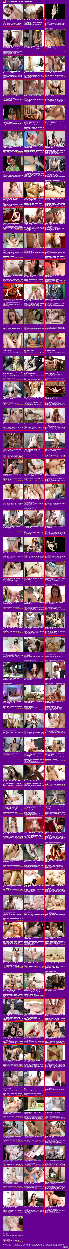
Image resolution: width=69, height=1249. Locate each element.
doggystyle (16, 99)
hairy (18, 352)
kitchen (44, 914)
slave (39, 865)
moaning (14, 23)
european (44, 124)
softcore (49, 27)
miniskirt (30, 175)
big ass (33, 173)
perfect (58, 24)
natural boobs (51, 607)
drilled (35, 427)
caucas (15, 941)
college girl (29, 758)
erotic (13, 123)
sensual (12, 837)
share (29, 76)
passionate (59, 683)
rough (36, 101)
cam (11, 50)
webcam (57, 153)
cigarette (17, 252)
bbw (51, 703)
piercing (20, 51)
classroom (33, 756)
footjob (63, 101)
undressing (51, 153)
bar (4, 175)
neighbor (51, 660)
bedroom (15, 48)
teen (41, 27)
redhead (33, 428)
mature (35, 50)
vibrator (50, 353)
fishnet (11, 455)
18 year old (8, 226)
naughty (61, 784)
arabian (55, 374)
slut (15, 52)
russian (55, 533)
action (25, 631)
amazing (34, 783)
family (51, 48)
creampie (18, 427)
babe (31, 75)
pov (30, 203)
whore (50, 481)
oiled (63, 732)
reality (9, 329)
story (58, 204)
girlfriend (55, 48)
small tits (13, 24)
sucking (33, 151)
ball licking (5, 201)
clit (16, 352)
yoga (55, 257)
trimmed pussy (56, 180)
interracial (8, 51)
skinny (52, 25)
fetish (59, 101)
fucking (59, 811)
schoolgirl (59, 533)
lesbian (41, 25)
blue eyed (37, 200)
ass (48, 23)
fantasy (41, 252)
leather (29, 174)
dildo (51, 811)
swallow (33, 306)
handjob (56, 280)
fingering (37, 24)
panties (19, 124)
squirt (9, 758)
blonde (33, 48)
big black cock (9, 98)
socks (48, 152)
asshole (59, 656)
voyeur (13, 378)
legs (10, 23)
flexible (53, 203)
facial (60, 124)
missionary (54, 428)
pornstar (53, 177)
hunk (64, 176)
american (34, 22)
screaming (33, 532)
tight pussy (12, 256)
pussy (8, 151)
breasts (28, 24)
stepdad (33, 103)
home (64, 756)
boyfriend (37, 328)
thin (32, 404)
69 (24, 75)
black (49, 176)
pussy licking (31, 27)
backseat (32, 375)
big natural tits (51, 100)
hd (32, 25)
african (4, 252)
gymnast (18, 304)
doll (36, 48)
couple (59, 328)
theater (19, 228)
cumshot (50, 101)
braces (7, 889)
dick (41, 150)
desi (62, 530)
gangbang (16, 455)
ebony (12, 703)
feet (20, 252)
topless (29, 128)
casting (37, 252)
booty (32, 452)
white (55, 608)
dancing (36, 124)
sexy (49, 25)
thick (14, 505)
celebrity (17, 226)
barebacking (14, 452)
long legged (50, 24)
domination (55, 101)
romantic (63, 583)
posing (28, 126)
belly (40, 783)
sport (53, 558)
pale (7, 204)
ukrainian (51, 28)
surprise (17, 706)
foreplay (62, 150)
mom (43, 50)
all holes (5, 452)
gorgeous (58, 203)
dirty (32, 503)
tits (19, 280)
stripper (59, 27)
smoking (7, 256)
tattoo (54, 281)
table (15, 403)
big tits (28, 835)
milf (13, 253)
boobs (59, 23)
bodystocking (58, 682)
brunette (32, 24)
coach (53, 375)
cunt (8, 23)
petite (20, 23)
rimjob (32, 101)
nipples (16, 253)
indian (49, 532)
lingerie (35, 174)
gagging (9, 756)
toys (16, 657)
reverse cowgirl (27, 101)
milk (13, 150)
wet (49, 329)
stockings (61, 429)
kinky (7, 253)
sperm (48, 480)
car (39, 375)
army (46, 606)
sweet (20, 706)
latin (60, 659)
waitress (17, 176)
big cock (5, 732)
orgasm (59, 75)
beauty (4, 23)
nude (18, 23)
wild (17, 505)
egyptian (56, 376)
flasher (37, 173)
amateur (29, 22)
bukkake (62, 606)
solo (15, 151)
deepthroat (39, 99)
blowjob (14, 75)
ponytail (18, 204)
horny (6, 124)
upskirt (14, 53)
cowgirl (29, 427)
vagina (54, 534)
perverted (34, 557)
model (50, 253)
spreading (18, 24)
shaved (8, 24)
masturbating (8, 150)
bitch (22, 452)
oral (28, 609)
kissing (35, 25)
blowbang (53, 606)
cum (30, 279)
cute (13, 328)
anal (9, 75)
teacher (58, 378)
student (54, 378)
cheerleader (50, 352)
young (63, 534)
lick (16, 124)
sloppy (35, 379)
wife (57, 50)
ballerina (52, 23)
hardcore (29, 25)
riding (8, 52)
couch (39, 352)
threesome (61, 305)
